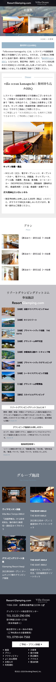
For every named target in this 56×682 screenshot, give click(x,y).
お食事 (33, 649)
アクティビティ (12, 655)
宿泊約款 (34, 661)
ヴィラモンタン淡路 (11, 509)
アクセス (34, 658)
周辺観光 (34, 655)
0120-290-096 (21, 615)
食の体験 (34, 652)
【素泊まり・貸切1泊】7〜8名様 (35, 237)
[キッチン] (34, 159)
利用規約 (9, 664)
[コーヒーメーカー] (46, 159)
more (12, 420)
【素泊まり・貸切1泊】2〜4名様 (35, 269)
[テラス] (9, 159)
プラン (8, 652)
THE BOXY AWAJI (38, 510)
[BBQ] (22, 159)
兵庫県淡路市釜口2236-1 (30, 605)
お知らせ (9, 661)
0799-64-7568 (21, 637)
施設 (7, 649)
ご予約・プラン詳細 (29, 644)
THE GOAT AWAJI (38, 559)
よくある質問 (11, 658)
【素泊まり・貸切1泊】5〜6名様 (35, 253)
